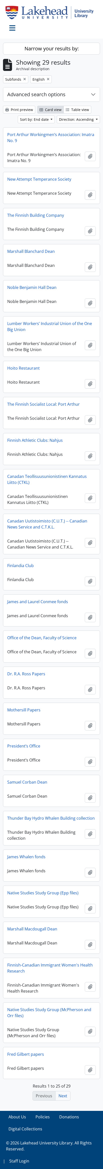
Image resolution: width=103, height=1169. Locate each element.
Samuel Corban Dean (27, 782)
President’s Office (23, 746)
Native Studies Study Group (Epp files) (42, 893)
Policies (43, 1117)
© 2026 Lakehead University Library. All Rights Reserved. (49, 1146)
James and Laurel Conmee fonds (37, 601)
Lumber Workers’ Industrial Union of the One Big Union (49, 326)
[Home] (52, 12)
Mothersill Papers (23, 710)
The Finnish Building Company (35, 215)
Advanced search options (36, 94)
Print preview (21, 109)
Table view (79, 109)
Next (62, 1096)
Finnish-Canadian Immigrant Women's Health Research (50, 968)
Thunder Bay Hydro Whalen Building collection (51, 818)
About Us (17, 1117)
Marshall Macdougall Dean (32, 929)
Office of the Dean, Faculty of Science (41, 638)
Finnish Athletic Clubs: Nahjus (35, 440)
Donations (69, 1117)
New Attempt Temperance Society (39, 179)
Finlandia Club (20, 565)
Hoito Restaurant (23, 368)
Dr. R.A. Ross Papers (26, 674)
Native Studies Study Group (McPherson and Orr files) (49, 1012)
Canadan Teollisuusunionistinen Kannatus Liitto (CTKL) (47, 479)
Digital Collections (25, 1129)
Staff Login (19, 1161)
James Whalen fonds (26, 857)
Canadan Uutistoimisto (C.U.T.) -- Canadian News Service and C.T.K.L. (47, 524)
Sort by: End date (35, 119)
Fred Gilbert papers (25, 1054)
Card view (53, 109)
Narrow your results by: (51, 48)
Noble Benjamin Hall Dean (31, 287)
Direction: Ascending (77, 119)
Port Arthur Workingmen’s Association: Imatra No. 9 (50, 137)
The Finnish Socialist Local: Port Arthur (43, 404)
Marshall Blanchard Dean (31, 251)
